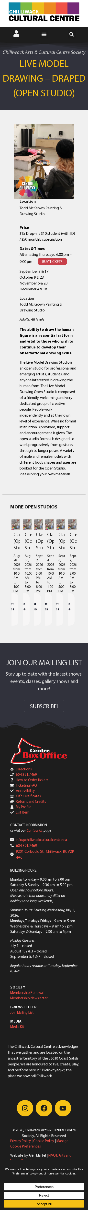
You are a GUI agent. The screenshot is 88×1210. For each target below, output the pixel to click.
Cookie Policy (43, 1140)
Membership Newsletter (29, 998)
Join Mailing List (22, 1012)
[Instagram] (25, 1108)
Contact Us (35, 830)
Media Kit (17, 1026)
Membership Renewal (27, 992)
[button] (44, 34)
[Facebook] (44, 1108)
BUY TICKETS (52, 261)
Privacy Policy (20, 1140)
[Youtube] (63, 1108)
